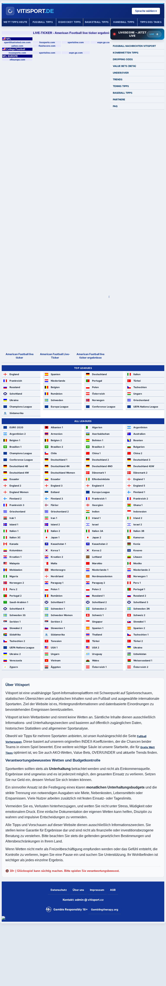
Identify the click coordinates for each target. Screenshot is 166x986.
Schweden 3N (141, 608)
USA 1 (54, 647)
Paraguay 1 (57, 582)
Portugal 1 (139, 589)
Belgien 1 (15, 440)
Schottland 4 (17, 608)
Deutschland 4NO (102, 466)
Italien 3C (15, 537)
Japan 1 (55, 537)
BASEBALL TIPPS (122, 92)
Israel (95, 524)
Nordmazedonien (102, 576)
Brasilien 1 (15, 446)
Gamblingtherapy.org (104, 909)
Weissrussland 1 (142, 660)
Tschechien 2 (17, 641)
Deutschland (99, 374)
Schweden (57, 400)
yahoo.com (17, 45)
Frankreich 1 (99, 498)
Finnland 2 (16, 498)
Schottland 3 (140, 602)
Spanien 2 (139, 628)
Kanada (14, 543)
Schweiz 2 (139, 615)
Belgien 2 (56, 440)
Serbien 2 (56, 621)
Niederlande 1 (100, 569)
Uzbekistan (139, 654)
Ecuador (14, 479)
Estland (55, 492)
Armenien (56, 433)
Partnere (119, 99)
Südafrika (15, 634)
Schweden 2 (99, 608)
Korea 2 (96, 550)
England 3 (56, 485)
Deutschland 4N (60, 466)
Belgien (55, 387)
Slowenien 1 (58, 628)
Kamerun (138, 537)
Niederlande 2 (141, 569)
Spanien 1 (97, 628)
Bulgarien (139, 446)
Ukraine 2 (15, 654)
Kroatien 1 (15, 556)
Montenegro (58, 569)
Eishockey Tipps (69, 22)
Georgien (97, 505)
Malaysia (14, 563)
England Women (19, 492)
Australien (139, 433)
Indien (95, 511)
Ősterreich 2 (140, 666)
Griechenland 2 (60, 511)
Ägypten (56, 666)
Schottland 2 (99, 602)
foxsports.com (47, 42)
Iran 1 (54, 518)
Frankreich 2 (140, 498)
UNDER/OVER (121, 72)
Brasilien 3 (98, 446)
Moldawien (16, 569)
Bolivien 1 (97, 440)
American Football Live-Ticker (55, 355)
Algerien (97, 427)
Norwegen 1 (140, 576)
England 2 (15, 485)
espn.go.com (104, 42)
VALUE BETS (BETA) (124, 66)
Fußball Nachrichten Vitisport (134, 45)
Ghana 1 (137, 505)
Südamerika (16, 413)
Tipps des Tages (151, 22)
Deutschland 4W (19, 472)
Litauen (137, 556)
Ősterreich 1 (99, 666)
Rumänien (56, 393)
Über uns (78, 889)
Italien (136, 374)
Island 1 (14, 524)
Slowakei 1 (139, 621)
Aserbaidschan (101, 433)
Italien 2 (55, 531)
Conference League (103, 406)
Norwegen (98, 400)
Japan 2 (96, 537)
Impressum (97, 889)
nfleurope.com (17, 59)
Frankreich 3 (17, 505)
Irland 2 (137, 518)
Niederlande (58, 380)
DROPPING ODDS (123, 59)
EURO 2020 (16, 427)
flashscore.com (47, 45)
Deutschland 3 (141, 459)
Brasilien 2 (57, 446)
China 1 (96, 453)
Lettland (97, 556)
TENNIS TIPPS (121, 86)
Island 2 (55, 524)
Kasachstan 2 (100, 543)
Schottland (16, 393)
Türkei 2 (138, 641)
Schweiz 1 (98, 615)
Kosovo (137, 550)
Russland (15, 387)
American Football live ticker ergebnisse (90, 355)
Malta (54, 563)
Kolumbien (16, 550)
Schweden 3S (18, 615)
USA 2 (95, 647)
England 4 (98, 485)
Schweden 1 (58, 608)
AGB (113, 889)
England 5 (139, 485)
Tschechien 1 (140, 634)
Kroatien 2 (57, 556)
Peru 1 (137, 582)
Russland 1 (98, 595)
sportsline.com (76, 42)
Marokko (97, 563)
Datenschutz (59, 889)
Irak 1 (13, 518)
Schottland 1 (58, 602)
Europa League (60, 406)
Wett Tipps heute (15, 22)
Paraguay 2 (98, 582)
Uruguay (97, 654)
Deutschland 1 (59, 459)
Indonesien (140, 511)
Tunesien (56, 641)
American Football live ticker (20, 355)
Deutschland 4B (19, 466)
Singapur (97, 621)
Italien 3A (97, 531)
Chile (54, 453)
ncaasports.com (17, 52)
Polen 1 (55, 589)
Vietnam (56, 660)
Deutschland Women (63, 472)
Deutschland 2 (100, 459)
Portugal (97, 380)
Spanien (55, 374)
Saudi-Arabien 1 (19, 602)
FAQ (115, 106)
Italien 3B (138, 531)
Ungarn (137, 393)
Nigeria (14, 576)
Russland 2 (139, 595)
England (14, 374)
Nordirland (57, 576)
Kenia (136, 543)
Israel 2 (137, 524)
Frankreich (16, 380)
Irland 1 (96, 518)
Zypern (14, 666)
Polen (95, 387)
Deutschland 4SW (143, 466)
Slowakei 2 (16, 628)
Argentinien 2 (18, 433)
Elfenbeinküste (101, 479)
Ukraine (14, 400)
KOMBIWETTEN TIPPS (125, 52)
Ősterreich (98, 393)
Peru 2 (13, 589)
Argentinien (140, 427)
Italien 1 (14, 531)
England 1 (139, 479)
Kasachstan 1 (58, 543)
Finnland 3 (57, 498)
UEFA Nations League (145, 406)
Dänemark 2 (140, 472)
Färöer (55, 505)
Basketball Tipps (97, 22)
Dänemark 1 (99, 472)
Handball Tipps (123, 22)
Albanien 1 (57, 427)
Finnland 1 (139, 492)
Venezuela (16, 660)
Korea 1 (55, 550)
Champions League (21, 406)
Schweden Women (62, 615)
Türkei (137, 380)
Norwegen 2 (17, 582)
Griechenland (141, 400)
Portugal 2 (16, 595)
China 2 (137, 453)
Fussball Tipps (43, 22)
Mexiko (137, 563)
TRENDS (117, 79)
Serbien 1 (15, 621)
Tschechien (140, 387)
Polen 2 (96, 589)
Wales (95, 660)
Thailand (97, 634)
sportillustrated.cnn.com (17, 42)
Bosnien (138, 440)
